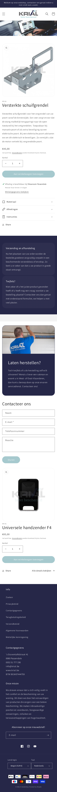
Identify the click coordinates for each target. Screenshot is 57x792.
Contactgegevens (14, 610)
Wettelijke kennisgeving (17, 637)
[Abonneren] (48, 735)
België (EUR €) (17, 766)
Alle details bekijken (41, 570)
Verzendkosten (17, 153)
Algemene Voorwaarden (17, 630)
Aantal (5, 157)
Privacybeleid (12, 604)
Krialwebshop (24, 787)
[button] (3, 14)
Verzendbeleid (12, 624)
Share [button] (8, 224)
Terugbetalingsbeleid (16, 617)
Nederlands (39, 766)
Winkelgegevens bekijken (17, 191)
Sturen (11, 459)
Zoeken (9, 597)
